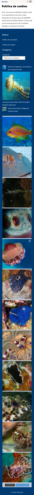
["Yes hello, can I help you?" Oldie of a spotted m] (17, 284)
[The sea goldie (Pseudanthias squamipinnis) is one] (17, 131)
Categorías (6, 55)
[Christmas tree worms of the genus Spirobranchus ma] (17, 315)
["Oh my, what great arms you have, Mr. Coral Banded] (17, 345)
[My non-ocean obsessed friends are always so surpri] (17, 467)
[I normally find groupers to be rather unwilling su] (17, 406)
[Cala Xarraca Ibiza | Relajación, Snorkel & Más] (4, 109)
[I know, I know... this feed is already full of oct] (17, 223)
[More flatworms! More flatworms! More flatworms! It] (17, 376)
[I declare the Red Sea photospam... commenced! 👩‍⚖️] (17, 162)
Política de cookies (8, 45)
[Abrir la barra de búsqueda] (28, 1)
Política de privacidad (9, 40)
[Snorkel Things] (4, 1)
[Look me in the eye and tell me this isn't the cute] (17, 437)
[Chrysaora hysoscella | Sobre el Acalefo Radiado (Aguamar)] (16, 86)
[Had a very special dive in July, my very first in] (17, 193)
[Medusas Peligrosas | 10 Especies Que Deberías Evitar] (4, 67)
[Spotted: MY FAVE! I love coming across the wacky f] (17, 254)
